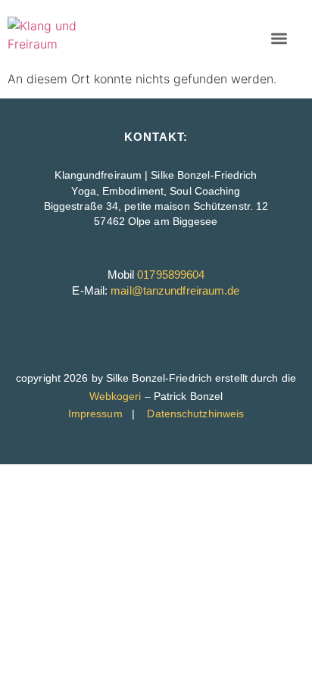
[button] (279, 38)
